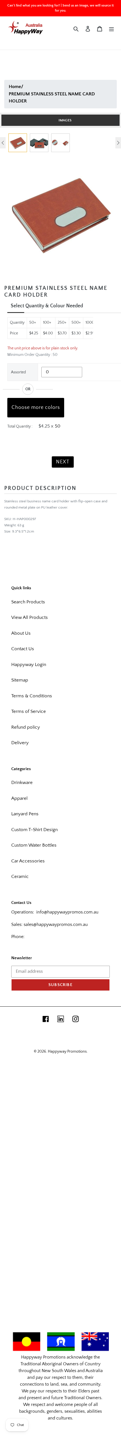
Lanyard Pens (25, 813)
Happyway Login (28, 664)
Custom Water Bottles (34, 845)
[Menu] (111, 28)
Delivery (20, 742)
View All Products (29, 617)
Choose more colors (36, 407)
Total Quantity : (19, 426)
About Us (21, 633)
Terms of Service (28, 711)
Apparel (19, 798)
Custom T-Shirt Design (34, 829)
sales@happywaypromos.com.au (56, 924)
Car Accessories (28, 861)
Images (65, 120)
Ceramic (20, 876)
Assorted (18, 372)
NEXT (63, 462)
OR (27, 389)
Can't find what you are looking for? (33, 5)
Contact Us (22, 648)
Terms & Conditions (31, 695)
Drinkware (22, 782)
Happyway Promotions (67, 1051)
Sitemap (19, 680)
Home (15, 86)
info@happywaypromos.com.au (67, 912)
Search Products (28, 601)
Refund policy (25, 727)
